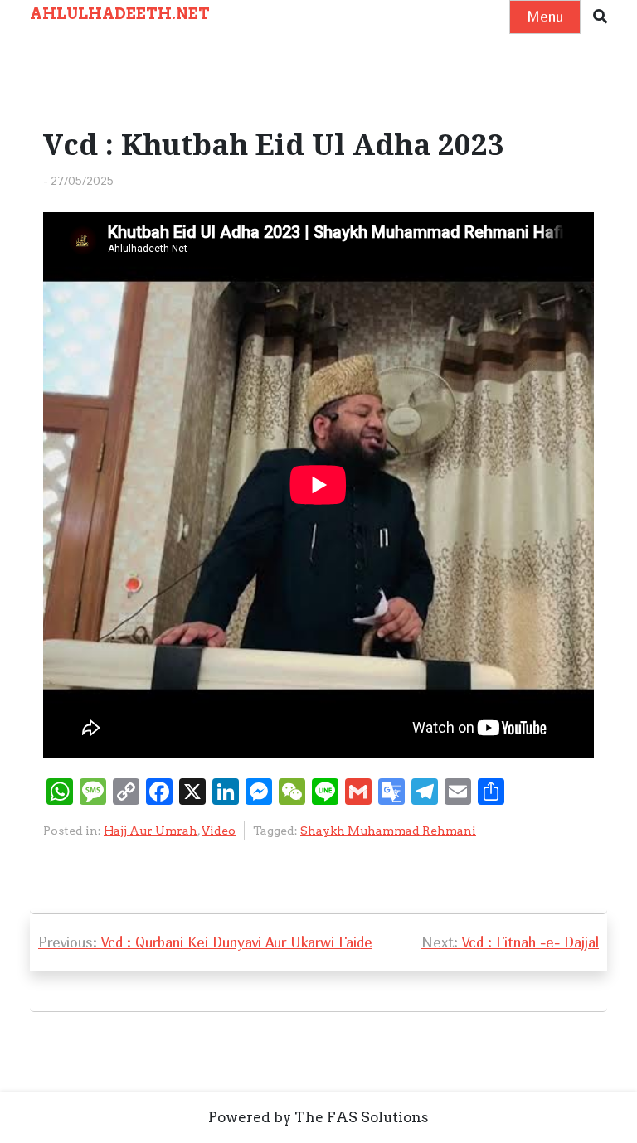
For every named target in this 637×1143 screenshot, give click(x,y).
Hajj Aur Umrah (150, 830)
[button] (600, 17)
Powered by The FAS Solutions (318, 1117)
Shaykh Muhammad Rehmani (388, 830)
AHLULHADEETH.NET (120, 13)
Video (219, 830)
